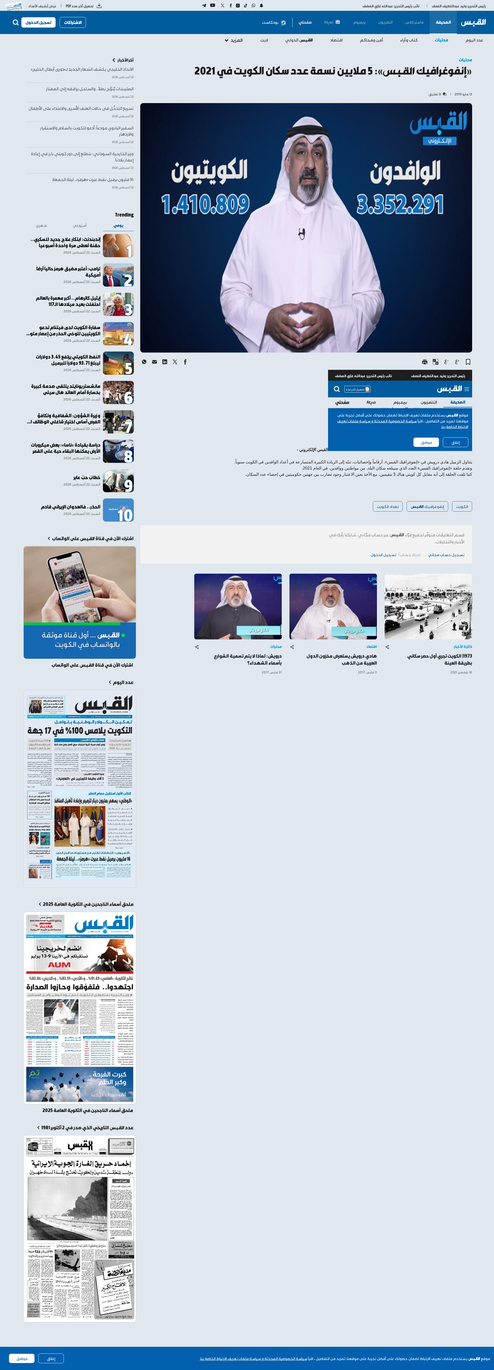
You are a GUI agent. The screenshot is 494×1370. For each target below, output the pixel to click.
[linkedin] (165, 362)
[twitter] (175, 362)
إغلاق (51, 1358)
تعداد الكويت (388, 506)
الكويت (462, 506)
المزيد (237, 40)
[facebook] (185, 362)
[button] (468, 362)
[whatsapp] (144, 362)
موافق (22, 1358)
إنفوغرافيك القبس (427, 506)
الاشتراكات (73, 22)
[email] (154, 362)
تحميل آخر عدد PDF (79, 6)
